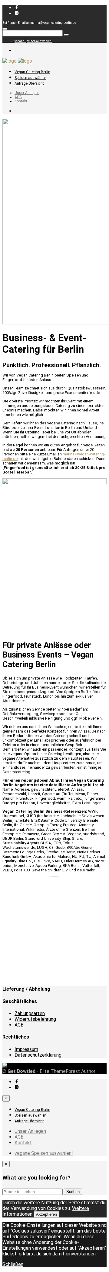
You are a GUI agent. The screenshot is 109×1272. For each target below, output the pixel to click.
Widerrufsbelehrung (35, 1019)
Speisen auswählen (30, 78)
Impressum (26, 1049)
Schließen (12, 1264)
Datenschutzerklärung (38, 1055)
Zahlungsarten (30, 1013)
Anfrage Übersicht (29, 83)
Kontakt (21, 101)
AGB (18, 97)
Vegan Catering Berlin (32, 72)
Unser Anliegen (27, 93)
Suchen (73, 1191)
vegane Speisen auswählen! (33, 41)
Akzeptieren (46, 1214)
